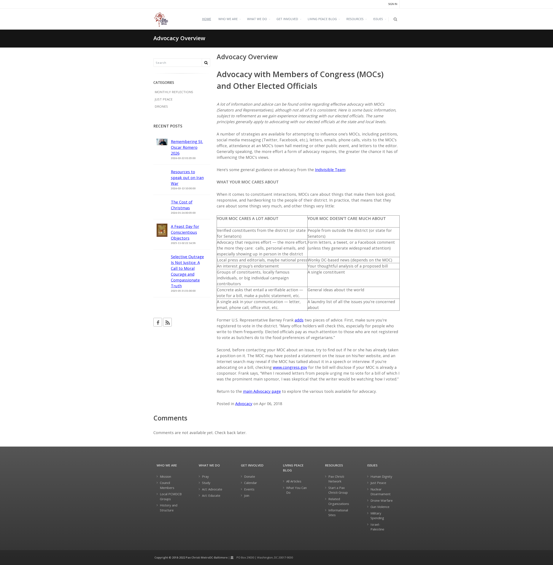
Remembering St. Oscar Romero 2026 (187, 147)
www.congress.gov (290, 367)
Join (246, 495)
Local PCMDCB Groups (171, 496)
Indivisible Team (330, 169)
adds (299, 320)
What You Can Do (296, 490)
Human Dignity (381, 476)
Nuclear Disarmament (380, 491)
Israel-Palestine (377, 527)
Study (206, 483)
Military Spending (377, 515)
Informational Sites (338, 512)
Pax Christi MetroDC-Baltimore (207, 557)
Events (249, 489)
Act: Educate (211, 495)
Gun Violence (379, 507)
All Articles (293, 481)
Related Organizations (338, 501)
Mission (165, 476)
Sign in (392, 4)
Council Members (167, 485)
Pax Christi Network (336, 479)
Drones (161, 106)
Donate (249, 476)
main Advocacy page (262, 391)
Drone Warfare (381, 500)
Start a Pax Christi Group (338, 490)
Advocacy (243, 403)
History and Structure (168, 507)
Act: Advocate (212, 489)
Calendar (250, 483)
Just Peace (164, 99)
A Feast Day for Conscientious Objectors (185, 232)
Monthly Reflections (174, 92)
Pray (205, 476)
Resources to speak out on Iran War (187, 177)
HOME (206, 19)
